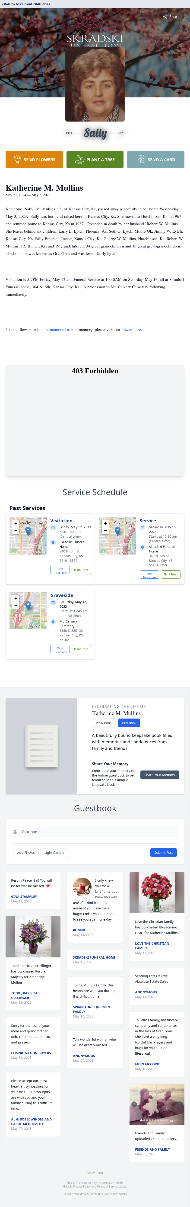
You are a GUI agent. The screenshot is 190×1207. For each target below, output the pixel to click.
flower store (131, 329)
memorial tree (61, 329)
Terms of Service (107, 1186)
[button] (28, 531)
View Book (103, 723)
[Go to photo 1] (141, 1120)
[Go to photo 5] (153, 1120)
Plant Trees (81, 570)
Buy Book (129, 723)
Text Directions (60, 570)
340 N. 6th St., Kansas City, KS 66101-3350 (71, 556)
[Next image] (180, 1104)
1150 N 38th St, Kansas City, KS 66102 (71, 635)
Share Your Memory (159, 775)
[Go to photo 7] (158, 1120)
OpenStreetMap (100, 1194)
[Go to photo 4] (150, 1120)
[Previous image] (134, 1104)
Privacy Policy (82, 1186)
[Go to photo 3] (147, 1120)
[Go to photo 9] (164, 1120)
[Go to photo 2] (144, 1120)
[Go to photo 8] (161, 1120)
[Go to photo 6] (155, 1120)
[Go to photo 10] (167, 1120)
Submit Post (163, 852)
